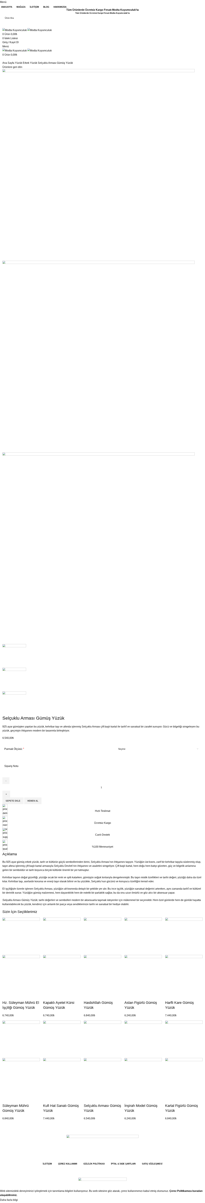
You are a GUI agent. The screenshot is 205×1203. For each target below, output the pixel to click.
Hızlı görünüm (15, 996)
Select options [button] (6, 996)
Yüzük (19, 62)
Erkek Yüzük (30, 62)
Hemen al (32, 801)
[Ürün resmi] (21, 973)
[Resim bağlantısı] (102, 1179)
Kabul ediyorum (29, 1200)
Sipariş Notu (11, 766)
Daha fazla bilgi (9, 1200)
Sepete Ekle (13, 801)
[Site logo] (14, 30)
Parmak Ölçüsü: (13, 749)
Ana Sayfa (8, 62)
